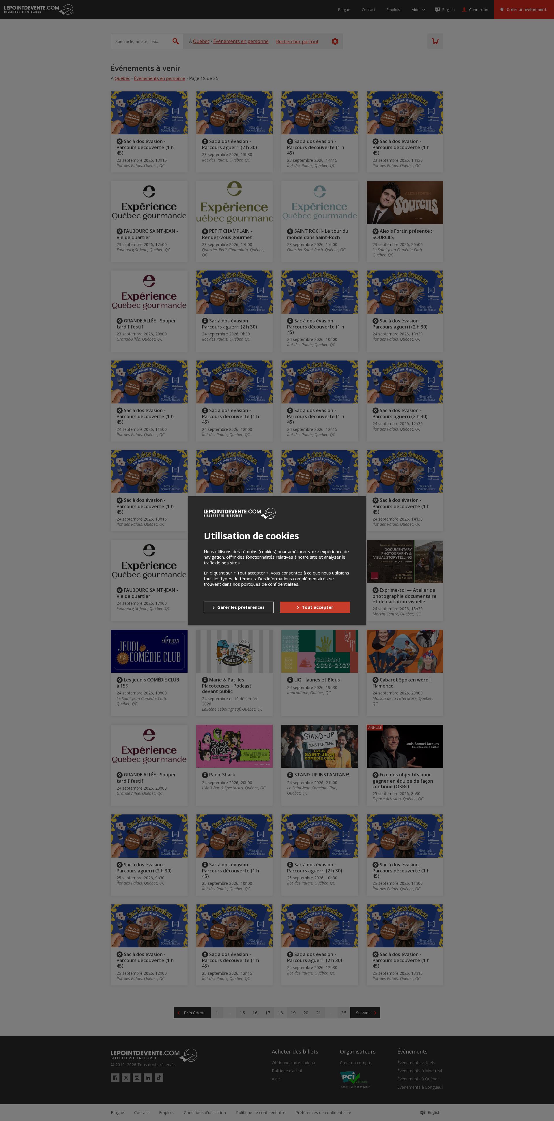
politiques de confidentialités (269, 584)
